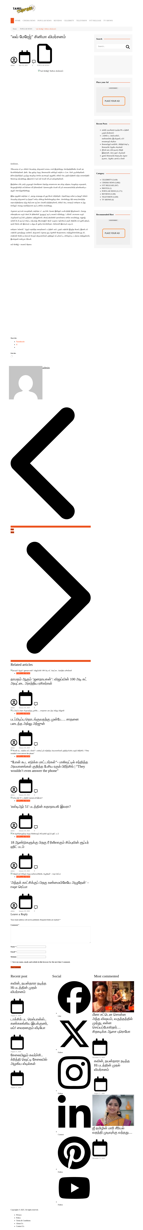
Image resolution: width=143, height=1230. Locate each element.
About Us (19, 1223)
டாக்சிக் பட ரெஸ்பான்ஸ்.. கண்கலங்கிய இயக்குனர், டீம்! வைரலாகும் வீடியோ (113, 138)
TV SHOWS (108, 21)
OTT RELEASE (95, 21)
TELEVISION (81, 21)
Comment (15, 925)
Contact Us (20, 1226)
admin (13, 65)
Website (13, 957)
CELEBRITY (69, 21)
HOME (17, 21)
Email (13, 952)
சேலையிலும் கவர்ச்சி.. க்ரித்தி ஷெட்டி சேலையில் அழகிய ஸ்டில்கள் (29, 1059)
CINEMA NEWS (29, 21)
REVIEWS (58, 21)
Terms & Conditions (23, 1221)
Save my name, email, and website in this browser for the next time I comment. (41, 962)
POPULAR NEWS (45, 21)
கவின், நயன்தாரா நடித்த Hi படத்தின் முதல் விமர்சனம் (28, 987)
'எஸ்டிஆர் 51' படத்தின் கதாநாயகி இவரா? (41, 807)
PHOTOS (105, 188)
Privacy (19, 1215)
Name (13, 947)
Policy (18, 1218)
